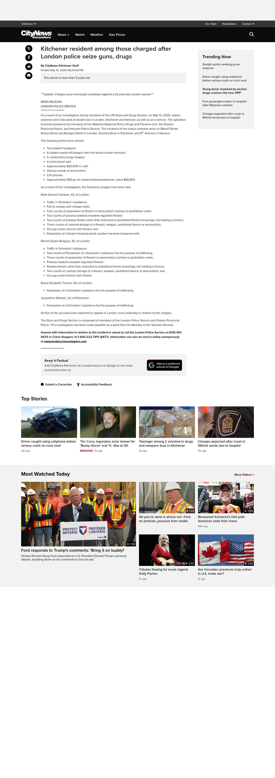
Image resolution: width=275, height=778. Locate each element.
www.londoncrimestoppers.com (65, 341)
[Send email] (28, 75)
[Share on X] (28, 48)
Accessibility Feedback (96, 384)
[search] (251, 34)
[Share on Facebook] (28, 57)
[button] (246, 24)
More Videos (243, 475)
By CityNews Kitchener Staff (60, 66)
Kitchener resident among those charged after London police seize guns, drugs (106, 52)
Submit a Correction (58, 384)
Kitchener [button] (27, 23)
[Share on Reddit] (28, 66)
